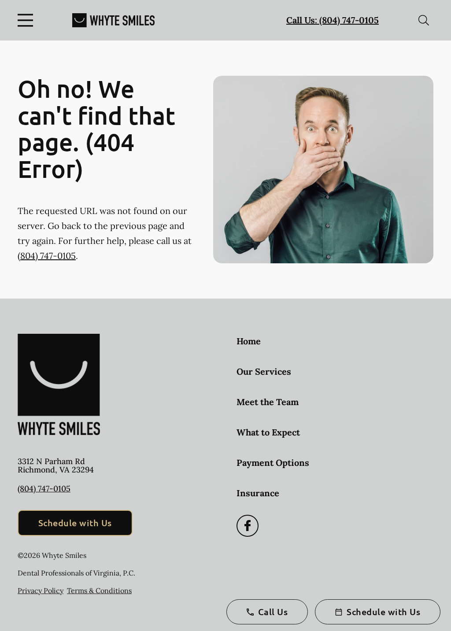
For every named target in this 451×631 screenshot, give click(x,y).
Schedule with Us (75, 522)
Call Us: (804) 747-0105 (332, 20)
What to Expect (268, 432)
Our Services (264, 371)
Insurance (258, 492)
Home (249, 341)
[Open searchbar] (423, 20)
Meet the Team (268, 401)
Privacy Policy (40, 590)
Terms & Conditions (99, 590)
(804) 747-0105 (47, 255)
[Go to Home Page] (113, 20)
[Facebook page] (248, 526)
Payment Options (273, 462)
